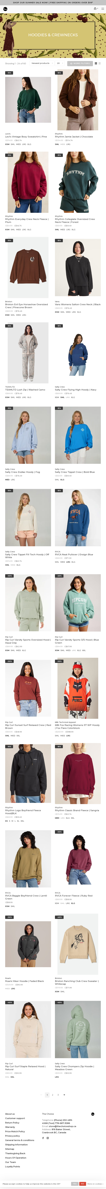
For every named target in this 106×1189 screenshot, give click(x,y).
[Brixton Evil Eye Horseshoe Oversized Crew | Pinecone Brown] (28, 268)
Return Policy (12, 1123)
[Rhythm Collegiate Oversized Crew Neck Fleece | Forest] (78, 183)
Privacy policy (12, 1136)
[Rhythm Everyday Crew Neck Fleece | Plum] (28, 183)
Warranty (10, 1127)
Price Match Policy (15, 1131)
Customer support (15, 1118)
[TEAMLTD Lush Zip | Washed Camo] (28, 353)
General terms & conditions (19, 1140)
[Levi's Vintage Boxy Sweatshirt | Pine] (28, 100)
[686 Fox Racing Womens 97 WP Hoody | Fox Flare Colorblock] (78, 689)
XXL (84, 650)
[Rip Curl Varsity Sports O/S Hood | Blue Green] (78, 603)
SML (13, 144)
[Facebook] (43, 1138)
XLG (29, 144)
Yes (75, 1184)
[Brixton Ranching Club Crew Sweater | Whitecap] (78, 945)
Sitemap (9, 1149)
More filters (82, 63)
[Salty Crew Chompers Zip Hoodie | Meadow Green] (78, 1030)
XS (6, 821)
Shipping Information (16, 1144)
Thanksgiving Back (15, 1153)
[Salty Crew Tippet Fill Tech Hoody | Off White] (28, 518)
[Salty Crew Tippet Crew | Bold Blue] (78, 436)
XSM (7, 144)
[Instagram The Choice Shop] (48, 1138)
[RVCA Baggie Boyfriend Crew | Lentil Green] (28, 859)
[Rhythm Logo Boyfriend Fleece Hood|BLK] (28, 774)
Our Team (10, 1162)
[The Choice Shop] (92, 1114)
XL (18, 821)
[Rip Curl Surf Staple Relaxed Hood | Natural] (28, 1030)
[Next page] (64, 1095)
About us (10, 1114)
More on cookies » (95, 1184)
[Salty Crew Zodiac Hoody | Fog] (28, 436)
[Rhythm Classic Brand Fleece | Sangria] (78, 774)
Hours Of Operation (15, 1158)
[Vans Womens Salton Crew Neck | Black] (78, 268)
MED (18, 144)
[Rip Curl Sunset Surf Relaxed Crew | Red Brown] (28, 689)
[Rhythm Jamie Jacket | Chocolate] (78, 100)
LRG (24, 144)
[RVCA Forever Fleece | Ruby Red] (78, 859)
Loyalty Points (12, 1166)
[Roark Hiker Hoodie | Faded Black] (28, 945)
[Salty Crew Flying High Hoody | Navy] (78, 353)
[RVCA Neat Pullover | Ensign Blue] (78, 518)
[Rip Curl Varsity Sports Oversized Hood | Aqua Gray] (28, 603)
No (82, 1184)
